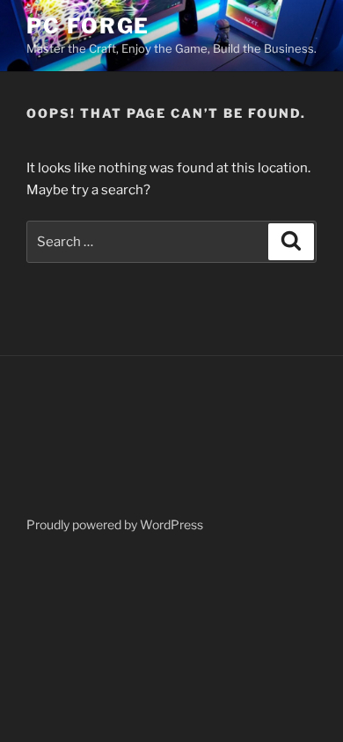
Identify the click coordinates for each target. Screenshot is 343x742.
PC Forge (88, 26)
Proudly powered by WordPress (114, 524)
